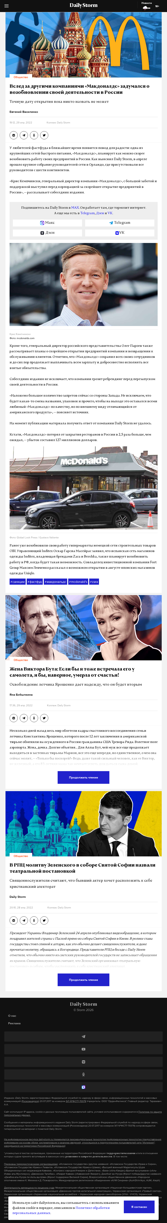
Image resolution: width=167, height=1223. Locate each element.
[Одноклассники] (83, 1074)
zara (94, 581)
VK (110, 213)
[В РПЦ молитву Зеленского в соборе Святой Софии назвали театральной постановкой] (14, 920)
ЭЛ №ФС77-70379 (76, 1101)
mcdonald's (78, 581)
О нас (12, 1015)
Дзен (100, 213)
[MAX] (83, 1087)
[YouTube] (83, 1049)
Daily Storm (83, 5)
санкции (18, 581)
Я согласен (139, 1207)
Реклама (14, 1023)
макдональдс (55, 581)
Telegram (87, 213)
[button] (6, 7)
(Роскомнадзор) (30, 1101)
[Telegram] (83, 1036)
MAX (75, 208)
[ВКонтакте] (83, 1062)
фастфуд (35, 581)
